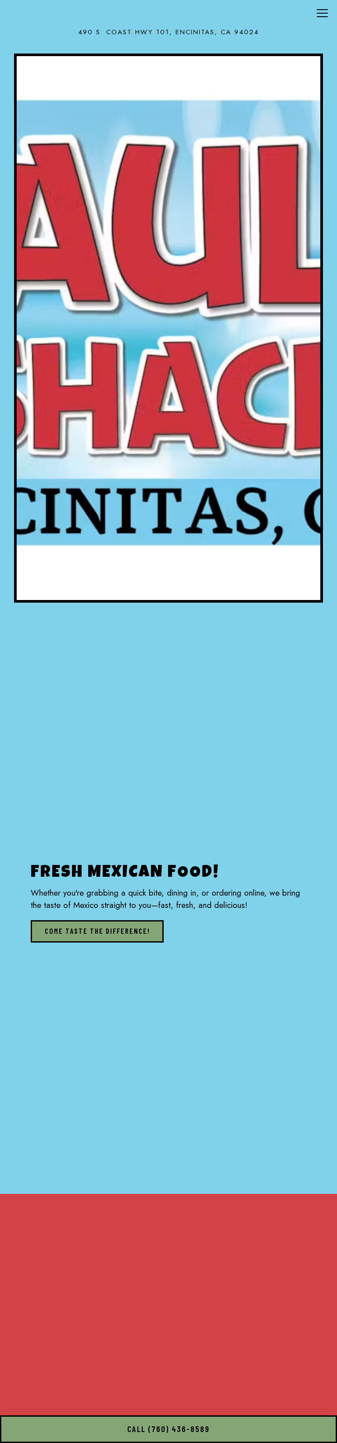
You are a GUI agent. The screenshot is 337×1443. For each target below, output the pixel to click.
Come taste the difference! (97, 930)
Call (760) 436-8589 (168, 1429)
